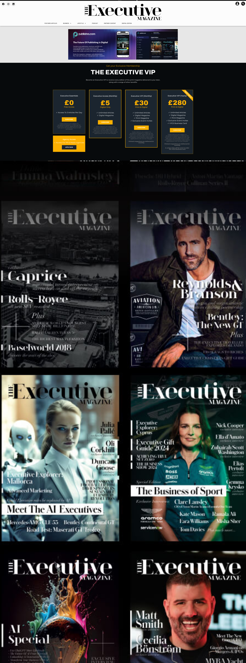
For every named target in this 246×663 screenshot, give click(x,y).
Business (66, 23)
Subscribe (69, 119)
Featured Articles (50, 23)
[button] (243, 4)
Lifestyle (80, 23)
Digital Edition (127, 23)
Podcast (95, 23)
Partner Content (110, 23)
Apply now (69, 147)
